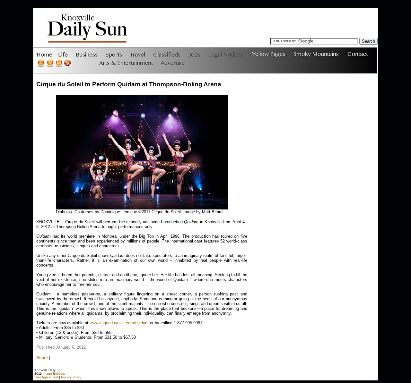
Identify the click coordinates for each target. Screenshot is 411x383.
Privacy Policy (71, 377)
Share (42, 357)
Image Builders (54, 373)
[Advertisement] (259, 23)
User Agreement (46, 377)
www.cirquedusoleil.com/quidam (119, 322)
